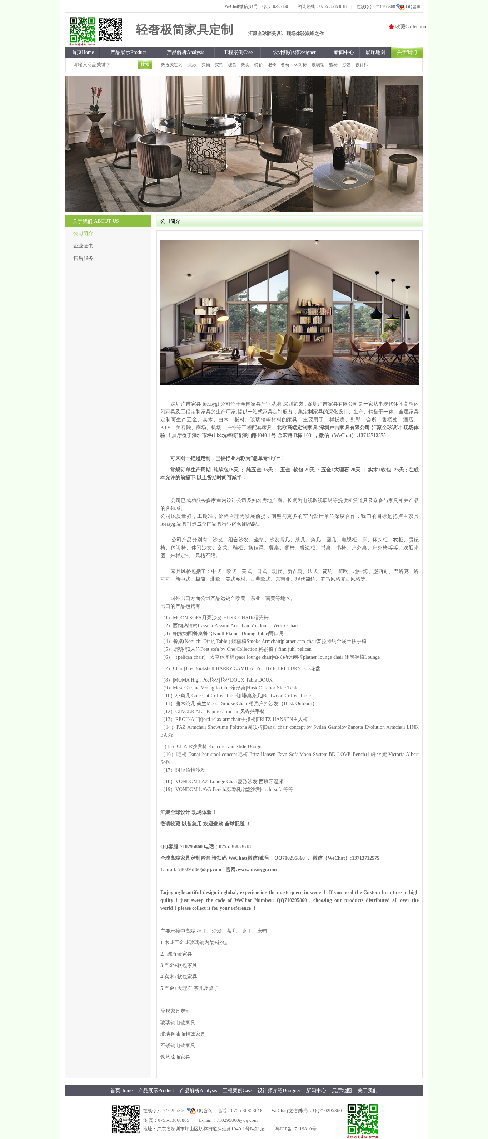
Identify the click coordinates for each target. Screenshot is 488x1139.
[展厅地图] (244, 144)
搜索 (145, 64)
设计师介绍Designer (294, 52)
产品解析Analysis (185, 52)
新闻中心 (344, 52)
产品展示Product (128, 52)
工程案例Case (238, 52)
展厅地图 (375, 52)
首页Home (83, 52)
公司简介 (83, 233)
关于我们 (407, 52)
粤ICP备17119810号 (296, 1128)
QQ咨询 (413, 6)
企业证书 (83, 246)
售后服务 (83, 258)
